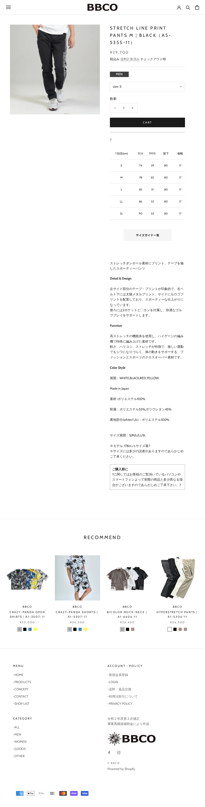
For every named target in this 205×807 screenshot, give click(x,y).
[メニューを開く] (8, 7)
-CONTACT (20, 696)
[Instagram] (118, 752)
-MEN (17, 734)
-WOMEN (19, 742)
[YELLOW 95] (35, 629)
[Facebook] (109, 752)
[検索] (188, 7)
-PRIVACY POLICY (120, 704)
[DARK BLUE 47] (30, 629)
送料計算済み (130, 59)
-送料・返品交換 (119, 689)
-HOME (18, 675)
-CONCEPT (20, 689)
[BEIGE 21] (132, 629)
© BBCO (114, 763)
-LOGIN (113, 682)
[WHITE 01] (169, 629)
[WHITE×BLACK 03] (19, 629)
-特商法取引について (123, 696)
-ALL (16, 727)
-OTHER (19, 756)
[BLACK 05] (24, 629)
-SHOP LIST (21, 704)
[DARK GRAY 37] (185, 629)
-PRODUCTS (22, 682)
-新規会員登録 (118, 675)
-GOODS (19, 749)
